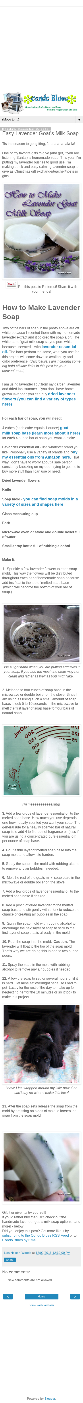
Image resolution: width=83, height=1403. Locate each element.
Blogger (49, 1398)
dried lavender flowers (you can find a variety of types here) (39, 399)
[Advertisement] (41, 48)
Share (10, 1259)
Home (41, 1296)
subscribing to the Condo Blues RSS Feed (35, 1235)
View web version (41, 1305)
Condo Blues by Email (19, 1240)
